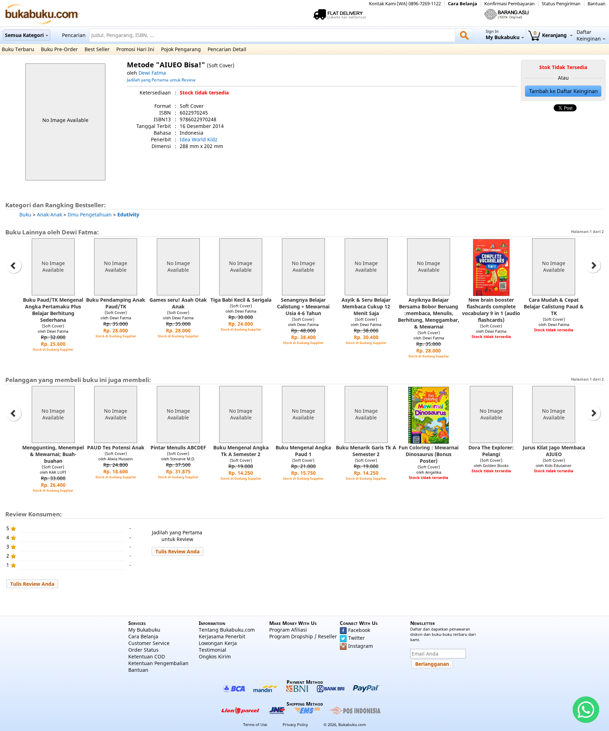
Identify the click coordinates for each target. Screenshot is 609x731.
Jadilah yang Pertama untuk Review (161, 79)
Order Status (143, 649)
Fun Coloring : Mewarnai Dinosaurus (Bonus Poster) (429, 454)
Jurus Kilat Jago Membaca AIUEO (554, 450)
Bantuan (596, 4)
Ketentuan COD (146, 656)
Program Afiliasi (288, 629)
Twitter (356, 637)
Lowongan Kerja (218, 643)
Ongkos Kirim (215, 656)
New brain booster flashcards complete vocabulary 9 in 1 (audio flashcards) (491, 309)
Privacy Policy (295, 724)
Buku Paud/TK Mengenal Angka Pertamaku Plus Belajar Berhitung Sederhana (53, 309)
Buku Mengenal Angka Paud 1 (303, 450)
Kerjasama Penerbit (222, 636)
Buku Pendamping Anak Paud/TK (115, 303)
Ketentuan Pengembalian (158, 663)
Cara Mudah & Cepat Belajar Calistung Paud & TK (554, 306)
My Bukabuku (144, 629)
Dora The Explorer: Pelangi (491, 450)
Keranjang (551, 35)
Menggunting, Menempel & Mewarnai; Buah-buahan (53, 454)
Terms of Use (255, 724)
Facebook (359, 630)
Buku (25, 214)
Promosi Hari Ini (135, 49)
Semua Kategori (24, 35)
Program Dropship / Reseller (303, 636)
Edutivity (128, 214)
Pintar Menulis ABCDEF (178, 447)
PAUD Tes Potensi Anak (115, 447)
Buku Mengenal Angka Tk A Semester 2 (241, 450)
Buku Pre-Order (59, 49)
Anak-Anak (49, 214)
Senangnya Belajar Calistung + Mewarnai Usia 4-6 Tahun (303, 306)
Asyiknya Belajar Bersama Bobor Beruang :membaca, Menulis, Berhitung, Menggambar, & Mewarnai (428, 313)
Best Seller (97, 49)
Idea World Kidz (198, 139)
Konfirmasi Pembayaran (509, 4)
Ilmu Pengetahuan (90, 214)
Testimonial (212, 649)
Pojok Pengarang (181, 49)
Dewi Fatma (152, 72)
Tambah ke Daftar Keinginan (563, 91)
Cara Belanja (462, 4)
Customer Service (149, 643)
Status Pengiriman (561, 4)
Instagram (360, 646)
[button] (177, 551)
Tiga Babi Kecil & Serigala (240, 299)
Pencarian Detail (227, 49)
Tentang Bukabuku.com (227, 629)
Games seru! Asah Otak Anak (178, 303)
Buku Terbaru (18, 49)
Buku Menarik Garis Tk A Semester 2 (366, 450)
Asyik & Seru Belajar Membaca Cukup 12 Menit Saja (366, 306)
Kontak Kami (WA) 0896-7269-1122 (405, 4)
